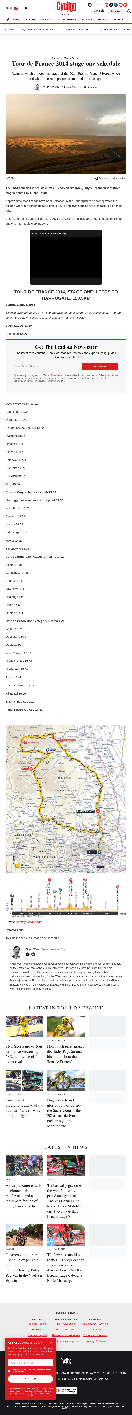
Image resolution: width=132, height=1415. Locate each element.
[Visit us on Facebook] (116, 5)
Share (13, 178)
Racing (30, 19)
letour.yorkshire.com (29, 922)
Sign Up (30, 1379)
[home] (8, 20)
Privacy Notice (106, 375)
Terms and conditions (70, 1373)
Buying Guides (67, 19)
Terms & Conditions (27, 1393)
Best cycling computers (66, 1341)
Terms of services (52, 375)
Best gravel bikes (66, 1329)
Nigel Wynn (52, 87)
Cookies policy (116, 1373)
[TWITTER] (28, 954)
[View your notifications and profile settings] (26, 8)
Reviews (46, 19)
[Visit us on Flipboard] (125, 5)
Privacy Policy (41, 1391)
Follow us (103, 178)
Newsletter (120, 178)
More (117, 19)
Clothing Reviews (95, 1341)
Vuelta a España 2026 (77, 29)
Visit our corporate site (107, 1404)
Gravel (102, 19)
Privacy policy (95, 1373)
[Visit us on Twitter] (111, 5)
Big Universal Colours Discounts (38, 29)
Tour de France (71, 58)
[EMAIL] (34, 954)
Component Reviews (95, 1335)
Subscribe (115, 11)
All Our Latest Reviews (95, 1323)
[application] (66, 257)
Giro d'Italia (37, 1329)
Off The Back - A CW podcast (115, 29)
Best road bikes (66, 1323)
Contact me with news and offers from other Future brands (31, 1371)
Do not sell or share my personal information (79, 1379)
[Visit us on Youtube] (121, 5)
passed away (53, 980)
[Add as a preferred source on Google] (66, 1390)
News (16, 19)
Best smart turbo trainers (66, 1335)
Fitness (87, 19)
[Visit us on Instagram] (106, 5)
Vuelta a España (37, 1335)
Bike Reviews (95, 1329)
